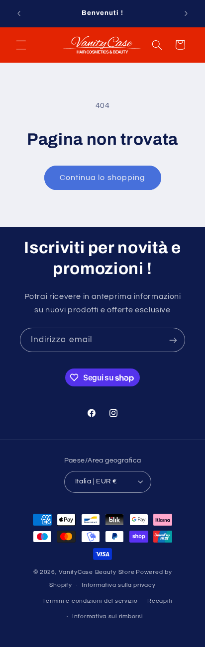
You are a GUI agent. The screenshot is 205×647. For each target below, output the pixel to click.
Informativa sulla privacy (118, 585)
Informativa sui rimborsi (107, 616)
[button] (20, 44)
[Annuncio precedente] (19, 13)
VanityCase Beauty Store (96, 572)
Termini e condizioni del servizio (89, 601)
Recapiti (159, 601)
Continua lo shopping (102, 178)
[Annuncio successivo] (186, 13)
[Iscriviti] (173, 340)
